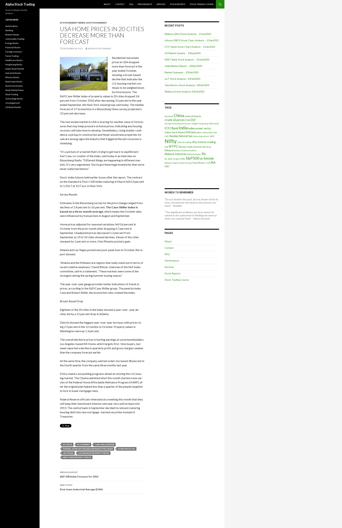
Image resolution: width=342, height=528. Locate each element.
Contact (120, 4)
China (179, 115)
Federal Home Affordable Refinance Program (88, 449)
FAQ (131, 4)
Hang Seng (203, 123)
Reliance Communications (185, 150)
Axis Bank (169, 116)
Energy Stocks (12, 43)
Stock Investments (14, 86)
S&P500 (192, 158)
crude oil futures (192, 116)
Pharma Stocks (12, 77)
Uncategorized (12, 103)
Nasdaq (173, 136)
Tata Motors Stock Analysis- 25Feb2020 (187, 85)
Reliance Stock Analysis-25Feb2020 (184, 91)
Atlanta (67, 444)
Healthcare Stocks (14, 60)
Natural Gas (185, 136)
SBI (201, 158)
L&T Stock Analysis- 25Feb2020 (182, 78)
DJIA (187, 120)
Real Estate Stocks (13, 81)
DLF (193, 120)
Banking (9, 30)
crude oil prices (175, 120)
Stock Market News (72, 22)
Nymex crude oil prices (190, 146)
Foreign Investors (13, 51)
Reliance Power (194, 154)
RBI (204, 147)
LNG (167, 136)
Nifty (171, 141)
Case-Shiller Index (104, 444)
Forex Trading (12, 56)
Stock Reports (177, 4)
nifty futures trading (204, 142)
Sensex (209, 158)
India (183, 127)
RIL (204, 154)
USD (167, 166)
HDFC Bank (214, 123)
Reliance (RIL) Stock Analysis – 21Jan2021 (188, 33)
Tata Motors (198, 162)
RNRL (182, 159)
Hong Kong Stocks (13, 64)
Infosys (191, 132)
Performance (145, 4)
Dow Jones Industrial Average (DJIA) (81, 487)
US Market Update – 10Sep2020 (183, 53)
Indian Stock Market (175, 132)
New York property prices (77, 457)
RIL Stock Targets (172, 159)
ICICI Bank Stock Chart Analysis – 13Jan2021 (190, 46)
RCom (208, 147)
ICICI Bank (171, 128)
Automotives (11, 26)
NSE (166, 147)
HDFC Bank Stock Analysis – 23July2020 (187, 59)
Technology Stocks (14, 98)
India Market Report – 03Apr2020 (183, 65)
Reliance (169, 150)
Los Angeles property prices (93, 453)
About (107, 4)
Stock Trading (11, 94)
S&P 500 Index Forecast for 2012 (79, 474)
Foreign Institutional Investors (178, 123)
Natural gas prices (201, 136)
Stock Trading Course (202, 4)
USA (213, 162)
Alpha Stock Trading (20, 4)
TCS (207, 163)
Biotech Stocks (12, 34)
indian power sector (199, 128)
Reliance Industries (176, 153)
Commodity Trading (14, 39)
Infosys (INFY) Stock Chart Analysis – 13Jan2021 (192, 40)
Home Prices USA (126, 449)
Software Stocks (171, 163)
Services (161, 4)
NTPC (173, 146)
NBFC (212, 136)
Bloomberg (83, 444)
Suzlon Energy (185, 163)
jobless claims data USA (206, 132)
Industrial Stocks (13, 73)
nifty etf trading (184, 142)
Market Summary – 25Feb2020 (181, 72)
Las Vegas (68, 453)
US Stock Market (96, 22)
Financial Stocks (12, 47)
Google (195, 123)
